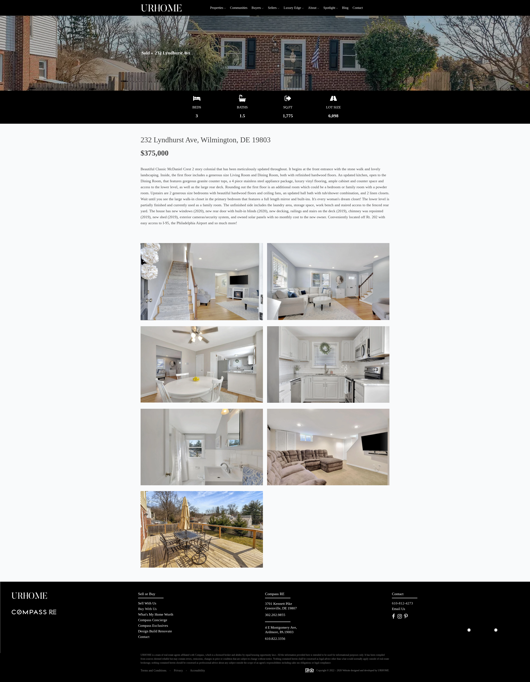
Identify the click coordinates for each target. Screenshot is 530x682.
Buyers (256, 8)
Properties (216, 8)
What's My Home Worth (155, 614)
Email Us (398, 609)
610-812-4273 (402, 603)
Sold (145, 52)
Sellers (272, 8)
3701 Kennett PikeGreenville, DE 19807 (281, 606)
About (312, 8)
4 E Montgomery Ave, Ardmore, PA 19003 (281, 630)
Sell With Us (147, 603)
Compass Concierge (152, 620)
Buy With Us (147, 609)
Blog (345, 8)
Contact (358, 8)
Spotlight (329, 8)
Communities (238, 8)
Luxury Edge (292, 8)
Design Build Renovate (155, 631)
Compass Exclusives (153, 625)
